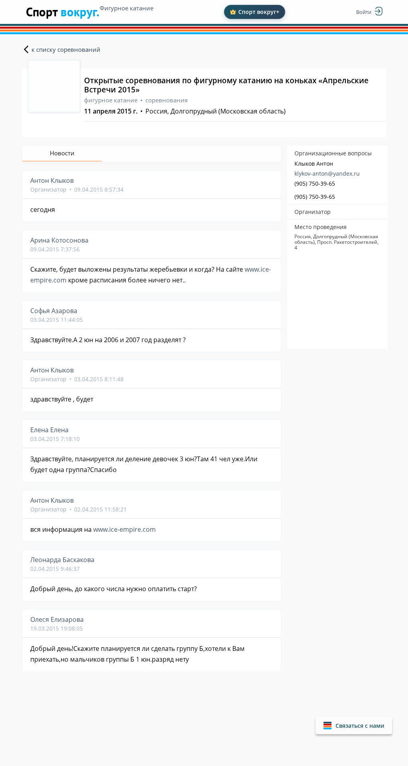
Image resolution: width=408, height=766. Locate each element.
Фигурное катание (126, 8)
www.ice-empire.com (124, 529)
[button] (354, 725)
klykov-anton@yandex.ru (327, 173)
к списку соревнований (65, 49)
